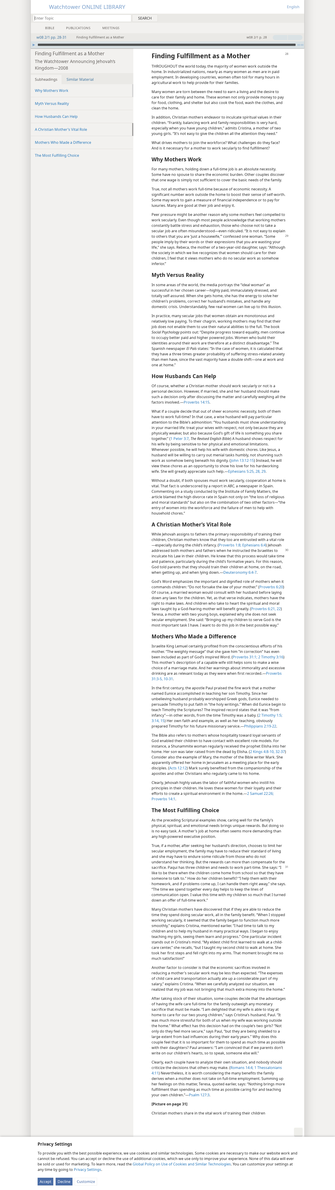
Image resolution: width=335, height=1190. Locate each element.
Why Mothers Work (51, 90)
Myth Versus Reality (52, 103)
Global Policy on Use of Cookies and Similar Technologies (182, 1164)
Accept (45, 1181)
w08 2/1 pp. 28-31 (51, 37)
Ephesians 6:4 (253, 545)
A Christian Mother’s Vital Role (61, 129)
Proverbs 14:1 (163, 798)
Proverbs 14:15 (196, 402)
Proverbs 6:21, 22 (266, 608)
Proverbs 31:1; (245, 656)
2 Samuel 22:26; (260, 793)
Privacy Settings (87, 1169)
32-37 (280, 751)
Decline (64, 1181)
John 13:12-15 (242, 460)
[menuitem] (299, 18)
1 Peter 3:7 (179, 438)
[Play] (34, 45)
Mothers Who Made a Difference (63, 142)
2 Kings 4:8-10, (262, 751)
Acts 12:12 (178, 768)
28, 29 (260, 471)
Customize (86, 1181)
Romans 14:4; (241, 1067)
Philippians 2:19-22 (260, 726)
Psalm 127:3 (199, 1094)
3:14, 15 (158, 720)
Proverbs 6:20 (271, 586)
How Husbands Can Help (56, 116)
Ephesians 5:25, (241, 471)
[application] (167, 44)
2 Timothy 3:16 (270, 656)
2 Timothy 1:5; (270, 715)
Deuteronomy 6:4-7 (240, 572)
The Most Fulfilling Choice (57, 155)
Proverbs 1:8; (230, 545)
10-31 (168, 678)
